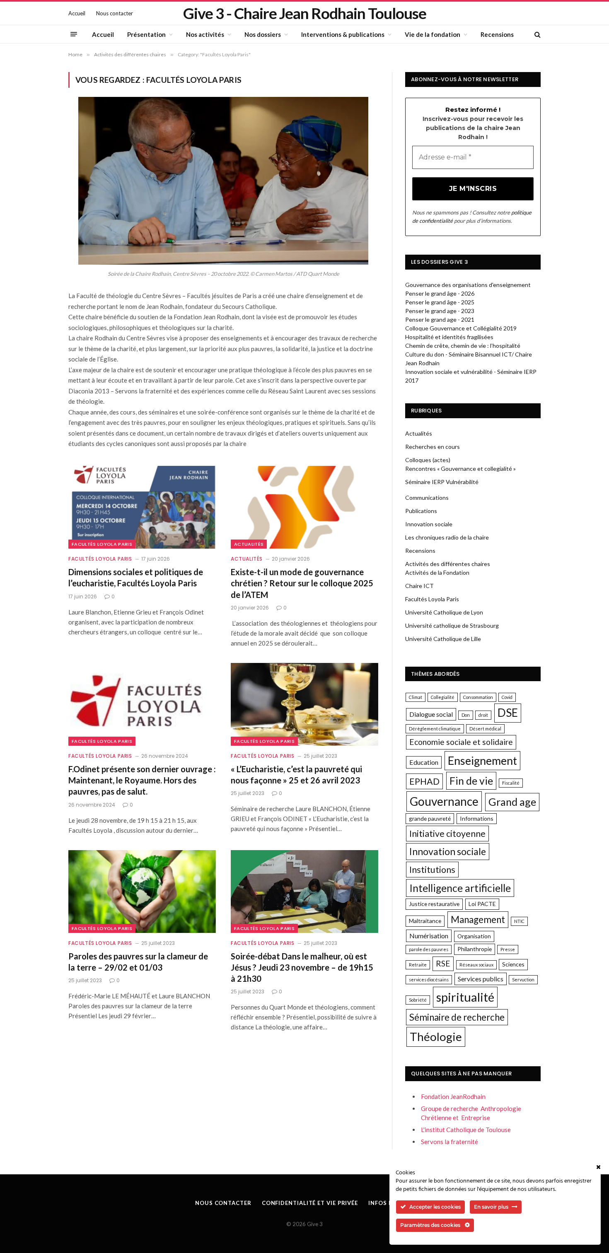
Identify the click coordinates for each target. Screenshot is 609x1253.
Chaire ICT (419, 585)
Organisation (474, 936)
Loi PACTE (482, 903)
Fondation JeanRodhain (453, 1096)
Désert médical (485, 728)
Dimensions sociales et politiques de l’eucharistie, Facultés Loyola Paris (135, 577)
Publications (421, 510)
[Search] (537, 34)
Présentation (146, 34)
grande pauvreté (430, 818)
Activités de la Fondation (437, 572)
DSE (508, 712)
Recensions (497, 34)
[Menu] (73, 34)
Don (466, 715)
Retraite (418, 964)
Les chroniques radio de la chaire (447, 537)
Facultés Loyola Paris (102, 544)
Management (478, 919)
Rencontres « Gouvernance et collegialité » (460, 468)
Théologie (436, 1036)
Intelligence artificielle (460, 888)
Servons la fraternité (449, 1141)
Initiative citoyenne (447, 833)
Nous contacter (114, 13)
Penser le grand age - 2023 (439, 310)
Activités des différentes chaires (447, 563)
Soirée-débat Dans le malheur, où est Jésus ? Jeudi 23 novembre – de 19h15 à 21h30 (302, 967)
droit (483, 715)
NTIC (519, 921)
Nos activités (205, 34)
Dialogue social (431, 714)
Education (423, 762)
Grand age (512, 801)
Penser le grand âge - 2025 (439, 302)
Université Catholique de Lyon (444, 612)
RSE (443, 963)
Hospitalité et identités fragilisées (449, 336)
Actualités (248, 544)
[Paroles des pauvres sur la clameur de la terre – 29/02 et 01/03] (142, 891)
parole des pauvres (428, 949)
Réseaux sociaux (476, 964)
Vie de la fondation (432, 34)
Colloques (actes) (427, 459)
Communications (427, 497)
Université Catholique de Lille (443, 638)
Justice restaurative (434, 903)
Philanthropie (474, 948)
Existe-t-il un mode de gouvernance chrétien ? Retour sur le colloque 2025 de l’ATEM (302, 583)
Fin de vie (471, 781)
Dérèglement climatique (435, 728)
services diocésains (429, 979)
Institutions (432, 869)
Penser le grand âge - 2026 (439, 293)
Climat (415, 697)
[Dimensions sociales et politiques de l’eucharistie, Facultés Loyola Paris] (142, 507)
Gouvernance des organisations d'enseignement (468, 284)
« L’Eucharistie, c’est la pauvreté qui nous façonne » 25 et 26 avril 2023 (296, 774)
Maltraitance (425, 920)
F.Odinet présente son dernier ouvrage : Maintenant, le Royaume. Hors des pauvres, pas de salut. (142, 780)
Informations (476, 818)
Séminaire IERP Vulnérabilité (442, 481)
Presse (507, 949)
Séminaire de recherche (457, 1017)
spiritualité (465, 997)
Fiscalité (511, 783)
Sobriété (418, 999)
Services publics (480, 979)
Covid (507, 697)
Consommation (478, 697)
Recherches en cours (432, 446)
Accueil (76, 13)
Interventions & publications (342, 34)
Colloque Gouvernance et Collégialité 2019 (461, 328)
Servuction (523, 979)
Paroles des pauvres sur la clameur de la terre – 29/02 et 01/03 (138, 961)
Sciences (513, 964)
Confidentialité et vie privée (310, 1203)
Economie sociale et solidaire (461, 742)
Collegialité (442, 697)
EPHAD (424, 781)
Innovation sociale (428, 524)
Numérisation (428, 936)
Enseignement (482, 760)
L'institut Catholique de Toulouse (466, 1129)
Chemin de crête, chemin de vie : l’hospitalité (462, 345)
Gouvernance (444, 801)
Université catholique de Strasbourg (452, 625)
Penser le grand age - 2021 (439, 319)
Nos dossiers (262, 34)
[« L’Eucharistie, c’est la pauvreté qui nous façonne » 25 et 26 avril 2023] (304, 704)
